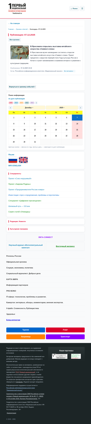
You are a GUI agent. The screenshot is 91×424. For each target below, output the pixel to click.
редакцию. (19, 382)
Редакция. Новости (18, 221)
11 (45, 123)
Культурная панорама (19, 229)
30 (24, 142)
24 (35, 136)
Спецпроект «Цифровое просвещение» (24, 201)
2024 (16, 103)
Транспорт (65, 337)
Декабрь (28, 108)
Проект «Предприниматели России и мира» (26, 190)
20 (66, 129)
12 (56, 123)
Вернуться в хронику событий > (22, 87)
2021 (32, 103)
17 (35, 129)
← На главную (14, 23)
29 (14, 142)
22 (14, 136)
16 (24, 129)
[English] (23, 160)
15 (14, 129)
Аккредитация (11, 413)
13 (66, 123)
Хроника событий (22, 29)
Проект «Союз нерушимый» (20, 178)
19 (56, 129)
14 (77, 123)
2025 (10, 103)
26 (56, 136)
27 (66, 136)
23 (24, 136)
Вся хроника (14, 40)
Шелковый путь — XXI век (19, 206)
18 (45, 129)
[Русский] (12, 160)
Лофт (65, 330)
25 (45, 136)
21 (77, 129)
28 (77, 136)
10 (35, 123)
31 (35, 142)
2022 (26, 103)
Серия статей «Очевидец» (19, 212)
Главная (11, 29)
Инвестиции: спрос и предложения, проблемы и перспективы (33, 195)
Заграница (25, 337)
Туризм (25, 330)
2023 (21, 103)
